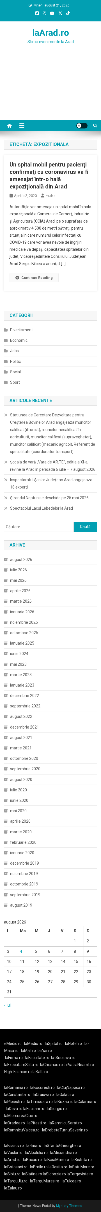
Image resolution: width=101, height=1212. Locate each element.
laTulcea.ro (71, 1181)
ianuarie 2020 (22, 853)
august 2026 (21, 559)
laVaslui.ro (14, 1152)
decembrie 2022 (24, 695)
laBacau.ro (32, 1159)
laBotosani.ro (15, 1167)
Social (15, 372)
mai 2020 (18, 811)
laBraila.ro (39, 1167)
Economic (18, 340)
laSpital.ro (54, 1043)
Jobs (14, 350)
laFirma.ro (14, 1057)
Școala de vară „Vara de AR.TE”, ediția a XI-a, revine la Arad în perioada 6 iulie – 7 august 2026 (52, 466)
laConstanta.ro (17, 1094)
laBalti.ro (40, 1071)
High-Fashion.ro (18, 1071)
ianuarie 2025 (22, 643)
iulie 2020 (18, 790)
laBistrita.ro (82, 1159)
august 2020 (21, 779)
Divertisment (21, 330)
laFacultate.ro (37, 1057)
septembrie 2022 (25, 706)
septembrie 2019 (25, 895)
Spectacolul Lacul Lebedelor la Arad (41, 508)
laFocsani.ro (33, 1108)
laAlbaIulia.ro (36, 1152)
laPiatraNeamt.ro (79, 1064)
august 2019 (21, 905)
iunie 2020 (19, 800)
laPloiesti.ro (14, 1101)
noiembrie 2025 (24, 622)
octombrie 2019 (24, 884)
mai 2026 (18, 580)
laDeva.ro (14, 1108)
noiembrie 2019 (24, 873)
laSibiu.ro (12, 1174)
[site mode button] (82, 125)
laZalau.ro (13, 1188)
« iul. (8, 1005)
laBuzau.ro (64, 1101)
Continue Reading (37, 278)
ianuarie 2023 (22, 685)
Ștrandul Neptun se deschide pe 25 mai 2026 (49, 498)
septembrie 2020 (25, 769)
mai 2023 (18, 664)
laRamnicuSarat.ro (65, 1123)
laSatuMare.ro (81, 1167)
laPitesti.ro (36, 1123)
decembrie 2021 (24, 727)
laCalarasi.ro (85, 1101)
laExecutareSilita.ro (21, 1064)
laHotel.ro (73, 1043)
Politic (15, 361)
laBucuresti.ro (42, 1087)
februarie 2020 (23, 842)
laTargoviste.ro (80, 1174)
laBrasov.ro (14, 1145)
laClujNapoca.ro (71, 1087)
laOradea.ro (14, 1123)
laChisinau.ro (51, 1064)
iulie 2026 (18, 570)
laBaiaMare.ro (56, 1159)
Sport (15, 382)
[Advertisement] (50, 89)
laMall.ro (28, 1050)
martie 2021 (21, 748)
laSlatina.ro (32, 1174)
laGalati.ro (65, 1094)
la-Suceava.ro (63, 1057)
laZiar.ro (45, 1050)
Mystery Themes (69, 1206)
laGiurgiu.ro (57, 1108)
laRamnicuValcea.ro (22, 1130)
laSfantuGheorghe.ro (62, 1145)
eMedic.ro (13, 1043)
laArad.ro (50, 32)
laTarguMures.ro (44, 1181)
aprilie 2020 (20, 821)
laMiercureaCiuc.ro (20, 1115)
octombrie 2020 (24, 758)
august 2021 (21, 737)
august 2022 (21, 716)
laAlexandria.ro (63, 1152)
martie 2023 (21, 674)
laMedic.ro (33, 1043)
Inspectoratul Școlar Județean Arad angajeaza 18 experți (51, 483)
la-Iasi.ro (33, 1145)
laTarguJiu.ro (17, 1181)
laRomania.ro (16, 1087)
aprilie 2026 (20, 591)
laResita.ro (58, 1167)
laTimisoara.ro (40, 1101)
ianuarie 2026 (22, 612)
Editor (51, 195)
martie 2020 (21, 832)
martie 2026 (21, 601)
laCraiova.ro (43, 1094)
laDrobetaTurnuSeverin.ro (65, 1130)
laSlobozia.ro (54, 1174)
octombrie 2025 (24, 633)
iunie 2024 (19, 653)
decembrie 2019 (24, 863)
